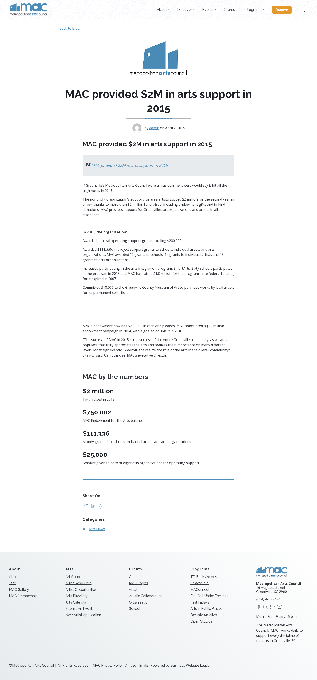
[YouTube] (279, 607)
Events (208, 10)
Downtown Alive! (204, 615)
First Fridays (200, 602)
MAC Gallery (19, 590)
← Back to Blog (67, 28)
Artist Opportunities (81, 590)
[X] (272, 607)
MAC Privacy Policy (108, 665)
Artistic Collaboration (145, 596)
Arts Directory (77, 596)
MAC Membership (23, 596)
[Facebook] (258, 607)
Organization (139, 602)
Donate (281, 9)
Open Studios (201, 621)
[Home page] (28, 9)
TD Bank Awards (203, 577)
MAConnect (199, 590)
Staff (12, 583)
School (134, 609)
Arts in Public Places (206, 609)
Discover (185, 10)
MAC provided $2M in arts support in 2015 (129, 165)
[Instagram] (265, 607)
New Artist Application (83, 615)
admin (154, 128)
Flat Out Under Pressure (209, 596)
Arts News (97, 529)
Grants (230, 10)
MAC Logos (138, 583)
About (162, 10)
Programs (253, 10)
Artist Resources (79, 583)
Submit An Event (79, 609)
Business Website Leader (190, 665)
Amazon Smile (136, 665)
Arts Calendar (76, 602)
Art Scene (73, 577)
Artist (133, 590)
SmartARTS (199, 583)
